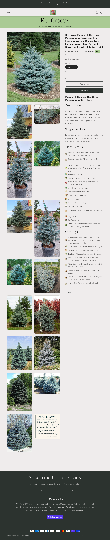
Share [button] (69, 292)
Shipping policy (82, 535)
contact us (61, 507)
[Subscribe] (72, 490)
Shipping (67, 55)
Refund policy (60, 535)
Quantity (68, 72)
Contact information (48, 535)
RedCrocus (15, 535)
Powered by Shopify (24, 535)
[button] (9, 12)
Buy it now (84, 90)
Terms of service (70, 535)
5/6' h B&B (71, 67)
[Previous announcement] (36, 4)
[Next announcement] (73, 4)
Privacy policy (36, 535)
